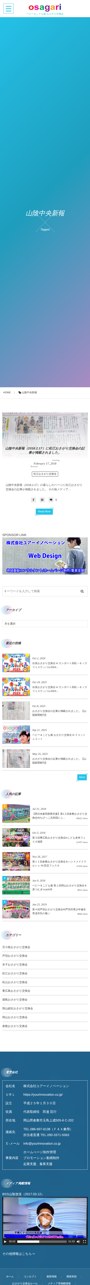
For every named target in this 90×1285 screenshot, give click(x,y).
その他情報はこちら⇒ (18, 1254)
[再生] (5, 1241)
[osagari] (45, 7)
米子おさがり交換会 (14, 964)
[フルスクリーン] (84, 1241)
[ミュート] (78, 1241)
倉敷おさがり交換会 (14, 1026)
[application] (45, 1221)
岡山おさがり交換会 (14, 1017)
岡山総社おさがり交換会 (17, 1008)
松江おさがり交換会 (45, 474)
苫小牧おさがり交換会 (16, 947)
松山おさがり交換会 (14, 982)
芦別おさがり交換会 (14, 955)
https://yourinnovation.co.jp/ (43, 1094)
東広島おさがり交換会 (16, 990)
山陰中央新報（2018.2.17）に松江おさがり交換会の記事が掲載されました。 (45, 450)
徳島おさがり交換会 (14, 999)
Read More (44, 511)
